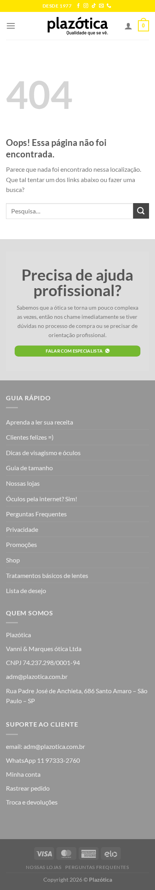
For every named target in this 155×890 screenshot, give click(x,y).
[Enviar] (141, 211)
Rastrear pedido (28, 788)
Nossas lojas (23, 483)
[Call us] (109, 6)
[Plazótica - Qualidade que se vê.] (77, 26)
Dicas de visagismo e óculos (43, 452)
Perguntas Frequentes (36, 514)
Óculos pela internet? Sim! (41, 498)
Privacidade (22, 529)
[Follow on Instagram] (85, 6)
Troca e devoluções (32, 802)
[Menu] (10, 25)
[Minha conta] (128, 26)
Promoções (21, 544)
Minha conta (23, 774)
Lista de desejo (26, 590)
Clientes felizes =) (30, 437)
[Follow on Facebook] (78, 6)
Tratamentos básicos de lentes (47, 575)
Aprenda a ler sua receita (39, 422)
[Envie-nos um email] (101, 6)
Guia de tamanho (29, 467)
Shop (13, 560)
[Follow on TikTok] (93, 6)
